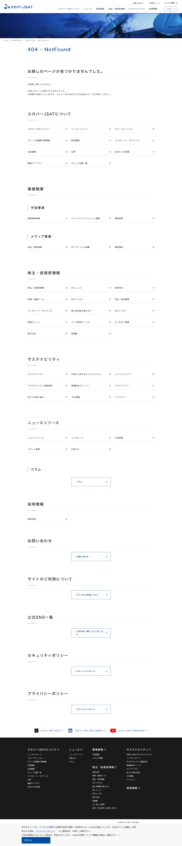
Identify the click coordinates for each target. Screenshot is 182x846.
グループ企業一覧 (34, 772)
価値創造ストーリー (134, 765)
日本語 (152, 3)
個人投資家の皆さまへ (101, 786)
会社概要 (31, 769)
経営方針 (95, 772)
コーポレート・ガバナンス (38, 776)
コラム (71, 761)
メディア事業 (97, 758)
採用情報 (153, 8)
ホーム (6, 40)
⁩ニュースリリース (76, 754)
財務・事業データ (99, 775)
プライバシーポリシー (45, 831)
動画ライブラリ (34, 783)
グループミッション (35, 758)
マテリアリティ (30, 40)
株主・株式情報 (98, 779)
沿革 (29, 779)
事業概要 (100, 8)
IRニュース (96, 790)
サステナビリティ (137, 8)
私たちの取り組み (133, 772)
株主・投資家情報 (116, 8)
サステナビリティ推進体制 (137, 761)
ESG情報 (130, 776)
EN (158, 3)
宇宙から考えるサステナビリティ (139, 754)
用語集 (95, 801)
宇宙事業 (95, 754)
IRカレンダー (97, 793)
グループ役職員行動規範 (37, 761)
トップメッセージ (34, 754)
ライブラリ (131, 779)
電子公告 (95, 797)
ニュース (88, 8)
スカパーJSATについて (69, 8)
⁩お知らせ (72, 758)
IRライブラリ (97, 783)
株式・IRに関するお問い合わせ (104, 808)
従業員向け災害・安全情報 (128, 822)
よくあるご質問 (98, 804)
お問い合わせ (138, 3)
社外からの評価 (34, 787)
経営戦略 (31, 765)
